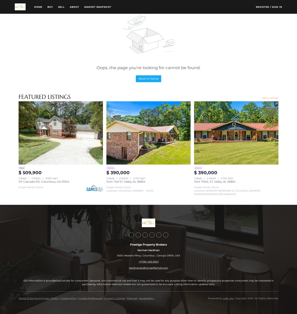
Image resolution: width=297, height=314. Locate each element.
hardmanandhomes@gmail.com (148, 267)
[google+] (165, 234)
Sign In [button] (277, 7)
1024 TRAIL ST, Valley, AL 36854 (215, 181)
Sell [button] (61, 7)
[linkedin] (138, 234)
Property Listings (114, 298)
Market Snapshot (97, 7)
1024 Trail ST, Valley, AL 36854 (125, 181)
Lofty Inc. (228, 298)
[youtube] (158, 234)
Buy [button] (50, 7)
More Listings (270, 98)
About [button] (74, 7)
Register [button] (262, 7)
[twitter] (145, 234)
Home (38, 7)
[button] (20, 6)
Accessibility (146, 298)
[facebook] (131, 234)
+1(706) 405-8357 (149, 261)
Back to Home (148, 78)
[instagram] (152, 234)
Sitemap (132, 298)
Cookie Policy (68, 298)
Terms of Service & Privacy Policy (38, 298)
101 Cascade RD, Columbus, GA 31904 (44, 181)
